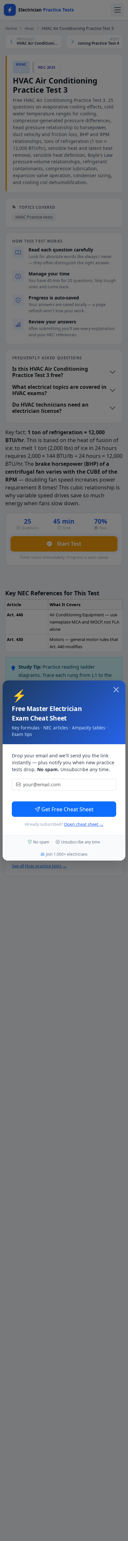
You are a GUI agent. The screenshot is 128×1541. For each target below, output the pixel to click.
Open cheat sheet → (83, 824)
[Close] (116, 690)
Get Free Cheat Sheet (67, 809)
